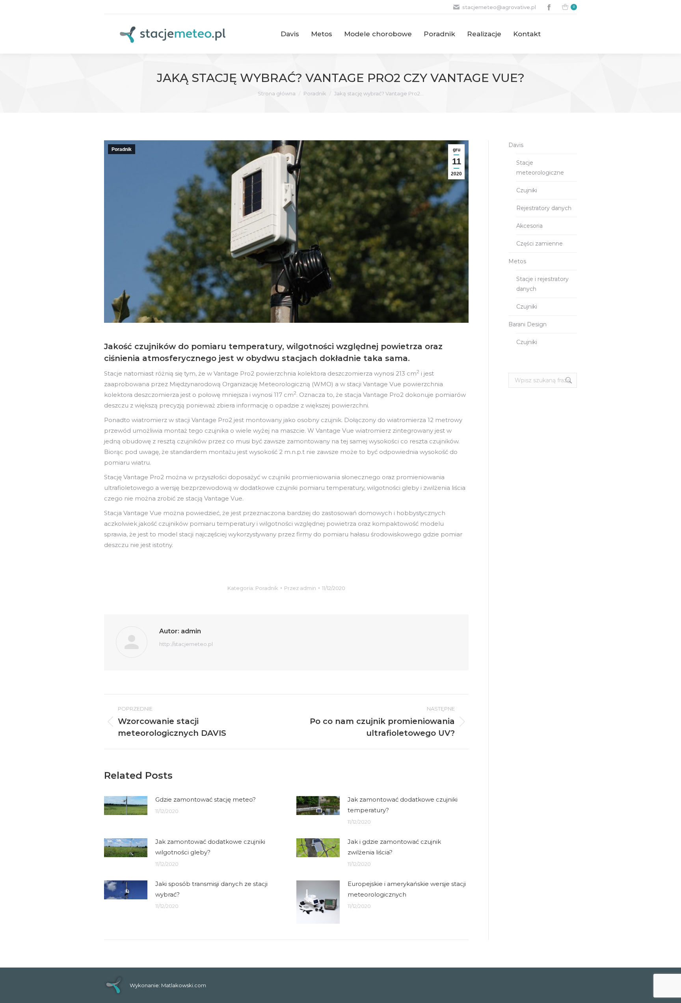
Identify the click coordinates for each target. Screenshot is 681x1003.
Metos (517, 261)
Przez (300, 588)
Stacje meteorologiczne (540, 167)
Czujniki (526, 190)
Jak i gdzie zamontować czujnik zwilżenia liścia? (394, 847)
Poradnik (122, 149)
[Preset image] (125, 805)
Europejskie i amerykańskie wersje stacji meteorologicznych (407, 889)
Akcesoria (529, 225)
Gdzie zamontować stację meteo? (205, 799)
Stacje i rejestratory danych (542, 283)
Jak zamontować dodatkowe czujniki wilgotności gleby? (210, 847)
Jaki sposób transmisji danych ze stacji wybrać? (211, 889)
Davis (515, 145)
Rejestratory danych (543, 208)
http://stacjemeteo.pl (186, 644)
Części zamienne (539, 243)
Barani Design (527, 324)
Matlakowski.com (183, 985)
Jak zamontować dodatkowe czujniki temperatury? (403, 805)
